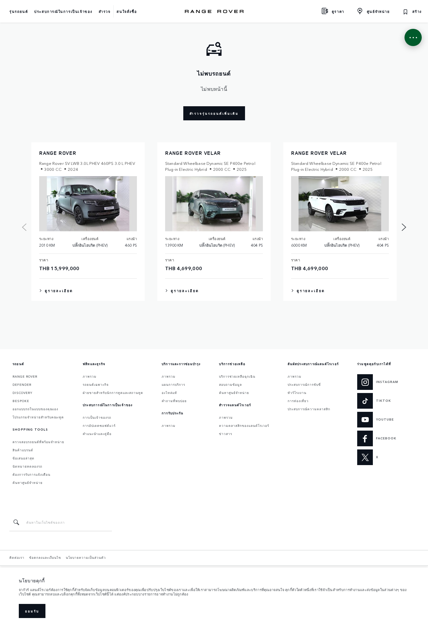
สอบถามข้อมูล (230, 384)
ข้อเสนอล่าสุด (23, 458)
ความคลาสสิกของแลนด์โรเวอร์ (244, 425)
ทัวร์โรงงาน (297, 393)
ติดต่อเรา (16, 557)
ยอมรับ (32, 611)
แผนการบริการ (173, 384)
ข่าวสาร (225, 434)
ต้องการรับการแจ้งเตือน (31, 474)
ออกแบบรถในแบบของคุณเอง (35, 409)
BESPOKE (21, 401)
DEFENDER (22, 384)
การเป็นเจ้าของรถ (97, 417)
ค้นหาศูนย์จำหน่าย (28, 482)
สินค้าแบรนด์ (23, 450)
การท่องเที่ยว (298, 401)
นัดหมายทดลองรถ (27, 466)
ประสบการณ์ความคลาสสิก (309, 409)
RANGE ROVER (25, 376)
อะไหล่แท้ (169, 393)
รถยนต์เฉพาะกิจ (96, 384)
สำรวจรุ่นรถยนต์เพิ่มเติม (214, 113)
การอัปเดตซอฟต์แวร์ (99, 425)
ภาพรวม (90, 376)
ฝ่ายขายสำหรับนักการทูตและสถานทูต (113, 393)
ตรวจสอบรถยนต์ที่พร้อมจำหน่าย (38, 442)
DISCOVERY (23, 393)
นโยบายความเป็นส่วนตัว (86, 557)
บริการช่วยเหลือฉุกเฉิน (237, 376)
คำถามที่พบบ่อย (174, 401)
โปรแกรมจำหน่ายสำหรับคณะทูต (38, 417)
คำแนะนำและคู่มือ (97, 434)
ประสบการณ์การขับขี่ (304, 384)
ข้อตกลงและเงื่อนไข (45, 557)
